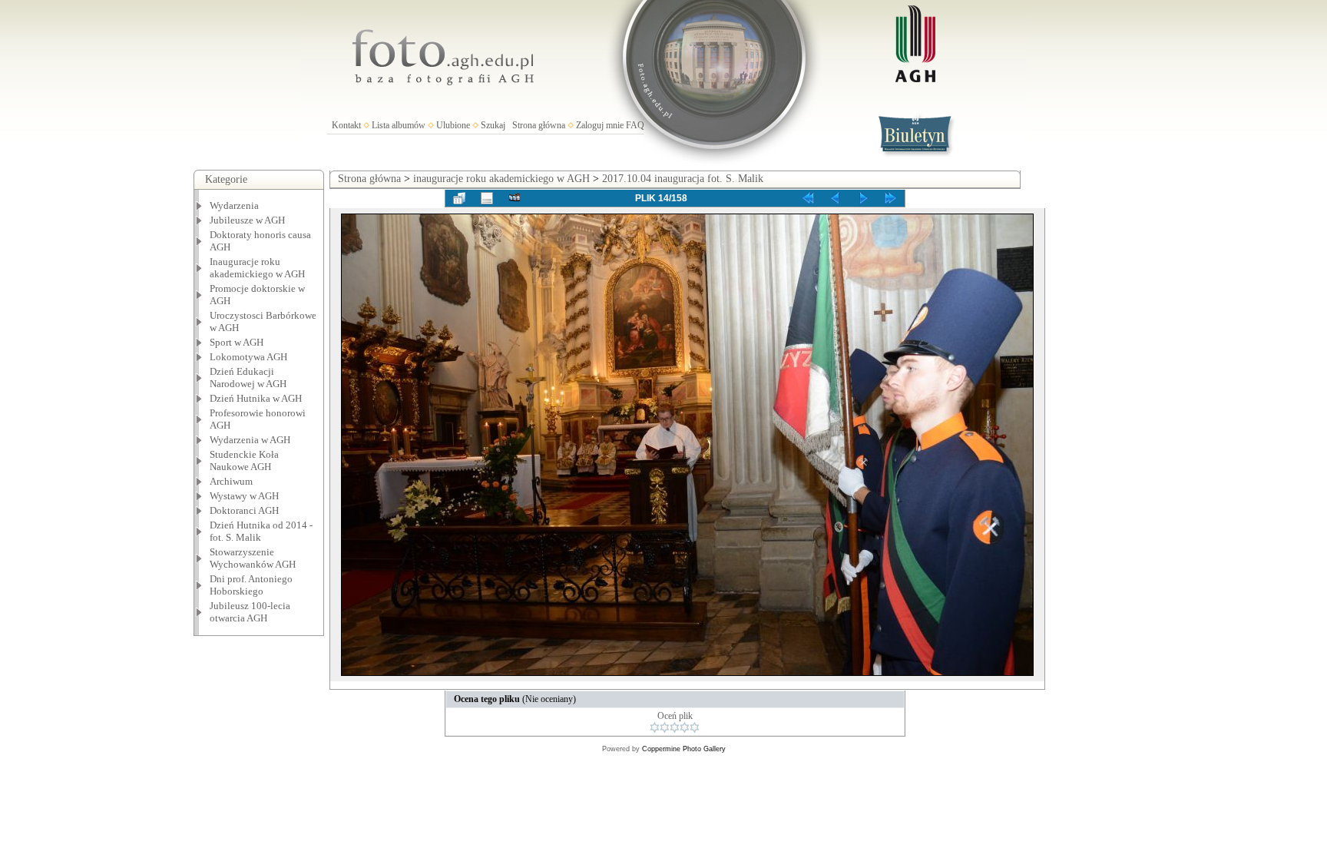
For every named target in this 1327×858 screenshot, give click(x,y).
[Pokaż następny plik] (863, 198)
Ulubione (453, 125)
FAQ (635, 125)
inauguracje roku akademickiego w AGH (501, 178)
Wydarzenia (234, 205)
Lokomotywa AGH (248, 357)
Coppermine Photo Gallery (684, 749)
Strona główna (538, 125)
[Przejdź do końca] (891, 198)
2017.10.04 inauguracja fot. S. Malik (682, 178)
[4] (685, 727)
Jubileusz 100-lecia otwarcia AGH (250, 612)
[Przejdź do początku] (808, 198)
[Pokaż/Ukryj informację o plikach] (487, 198)
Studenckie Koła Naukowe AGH (244, 460)
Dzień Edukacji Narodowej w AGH (248, 377)
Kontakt (346, 125)
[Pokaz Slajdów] (514, 198)
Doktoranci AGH (244, 510)
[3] (675, 727)
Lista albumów (398, 125)
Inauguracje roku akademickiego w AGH (257, 268)
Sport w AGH (236, 342)
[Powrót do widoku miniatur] (459, 198)
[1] (655, 727)
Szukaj (493, 125)
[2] (665, 727)
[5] (695, 727)
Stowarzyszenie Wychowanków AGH (253, 558)
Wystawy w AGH (244, 496)
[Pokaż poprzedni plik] (835, 198)
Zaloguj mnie (600, 125)
